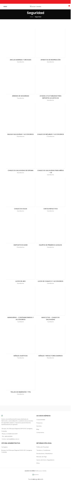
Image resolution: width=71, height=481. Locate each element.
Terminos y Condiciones (43, 450)
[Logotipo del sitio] (35, 6)
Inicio (31, 17)
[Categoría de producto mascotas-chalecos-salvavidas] (50, 305)
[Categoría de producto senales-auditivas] (20, 342)
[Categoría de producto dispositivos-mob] (20, 231)
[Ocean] (18, 408)
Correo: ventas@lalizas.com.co (10, 439)
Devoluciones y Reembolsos (44, 453)
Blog (37, 429)
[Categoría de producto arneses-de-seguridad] (20, 82)
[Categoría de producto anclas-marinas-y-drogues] (20, 46)
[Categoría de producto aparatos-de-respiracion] (50, 46)
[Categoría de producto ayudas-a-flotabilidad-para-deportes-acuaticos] (50, 83)
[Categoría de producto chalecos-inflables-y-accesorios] (50, 120)
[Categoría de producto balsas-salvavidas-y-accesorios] (20, 120)
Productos (39, 423)
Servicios (39, 426)
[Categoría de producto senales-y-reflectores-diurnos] (50, 342)
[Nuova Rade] (53, 408)
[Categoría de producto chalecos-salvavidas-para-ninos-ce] (50, 158)
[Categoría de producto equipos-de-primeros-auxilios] (50, 231)
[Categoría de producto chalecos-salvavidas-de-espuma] (20, 157)
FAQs (38, 463)
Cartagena (4, 447)
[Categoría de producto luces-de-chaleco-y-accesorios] (50, 267)
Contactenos (40, 432)
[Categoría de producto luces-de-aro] (20, 267)
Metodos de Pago (41, 456)
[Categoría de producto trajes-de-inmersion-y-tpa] (20, 378)
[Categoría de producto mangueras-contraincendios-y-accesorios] (20, 305)
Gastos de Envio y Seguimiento (45, 460)
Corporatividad (40, 419)
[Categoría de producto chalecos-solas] (20, 195)
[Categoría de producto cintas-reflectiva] (50, 195)
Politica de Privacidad (42, 447)
